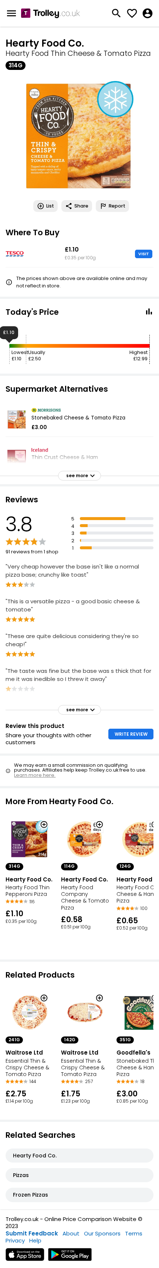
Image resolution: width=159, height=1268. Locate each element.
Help (35, 1240)
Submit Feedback (32, 1233)
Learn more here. (34, 775)
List (50, 205)
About (71, 1233)
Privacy (15, 1240)
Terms (133, 1233)
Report (117, 205)
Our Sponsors (102, 1233)
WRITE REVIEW (131, 734)
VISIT (143, 254)
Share (81, 205)
